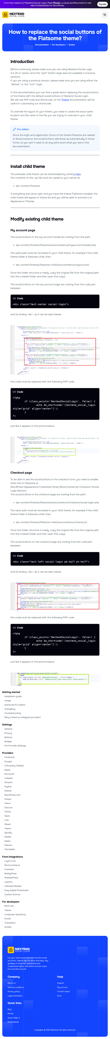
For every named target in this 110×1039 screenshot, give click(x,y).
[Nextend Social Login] (13, 15)
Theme (65, 99)
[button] (104, 15)
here (78, 174)
